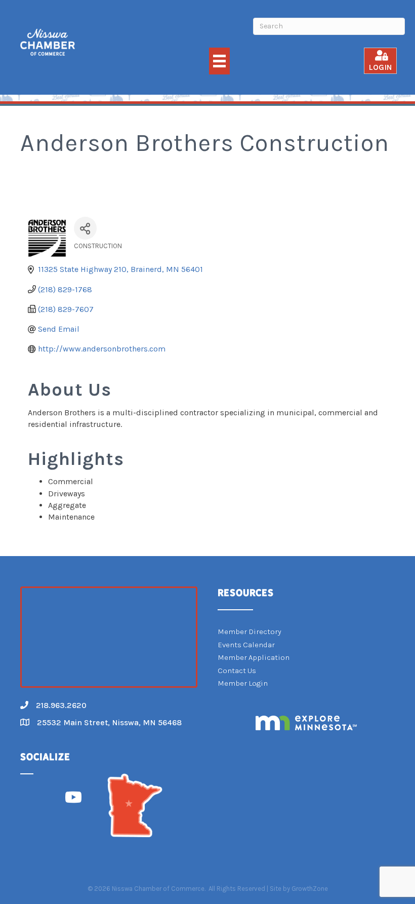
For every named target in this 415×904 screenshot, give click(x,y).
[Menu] (219, 61)
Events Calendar (246, 644)
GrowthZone (310, 888)
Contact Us (237, 670)
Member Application (253, 657)
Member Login (243, 683)
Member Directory (249, 631)
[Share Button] (85, 228)
